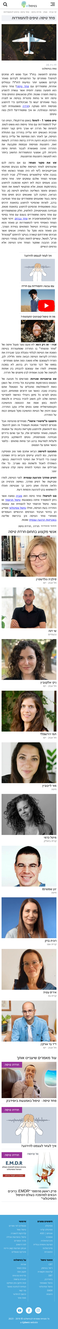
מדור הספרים (20, 1240)
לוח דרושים (21, 1244)
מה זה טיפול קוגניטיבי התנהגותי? (38, 316)
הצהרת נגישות (20, 1279)
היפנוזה (49, 1294)
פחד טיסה (23, 86)
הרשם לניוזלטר (19, 1294)
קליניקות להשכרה (18, 1233)
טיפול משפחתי (46, 1283)
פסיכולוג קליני (46, 1229)
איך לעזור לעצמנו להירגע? (38, 255)
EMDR (50, 1290)
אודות (23, 1264)
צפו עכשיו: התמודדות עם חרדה (37, 286)
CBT (51, 1264)
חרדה (26, 106)
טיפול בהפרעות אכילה (16, 1237)
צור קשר (22, 1290)
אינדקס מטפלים (19, 1251)
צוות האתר (21, 1268)
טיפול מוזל (21, 1229)
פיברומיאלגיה (47, 1240)
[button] (5, 4)
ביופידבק (49, 1279)
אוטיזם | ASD (46, 1233)
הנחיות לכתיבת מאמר (16, 1286)
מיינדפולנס (48, 1248)
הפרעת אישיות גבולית (43, 1244)
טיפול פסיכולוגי (17, 508)
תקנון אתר (21, 1271)
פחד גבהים (21, 218)
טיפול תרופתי (13, 500)
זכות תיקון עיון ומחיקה (16, 1283)
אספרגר (49, 1237)
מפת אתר (22, 1297)
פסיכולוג (49, 1225)
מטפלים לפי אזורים (17, 1225)
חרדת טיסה (24, 526)
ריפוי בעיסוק (47, 1268)
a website (29, 1322)
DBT (51, 1275)
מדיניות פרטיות (19, 1275)
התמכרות (48, 1251)
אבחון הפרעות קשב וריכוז (15, 1248)
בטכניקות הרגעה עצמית (42, 520)
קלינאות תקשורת (45, 1271)
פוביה (19, 496)
